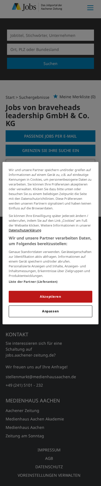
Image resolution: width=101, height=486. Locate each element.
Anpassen (50, 311)
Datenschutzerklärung (25, 230)
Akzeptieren (50, 296)
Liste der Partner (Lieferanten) (33, 281)
